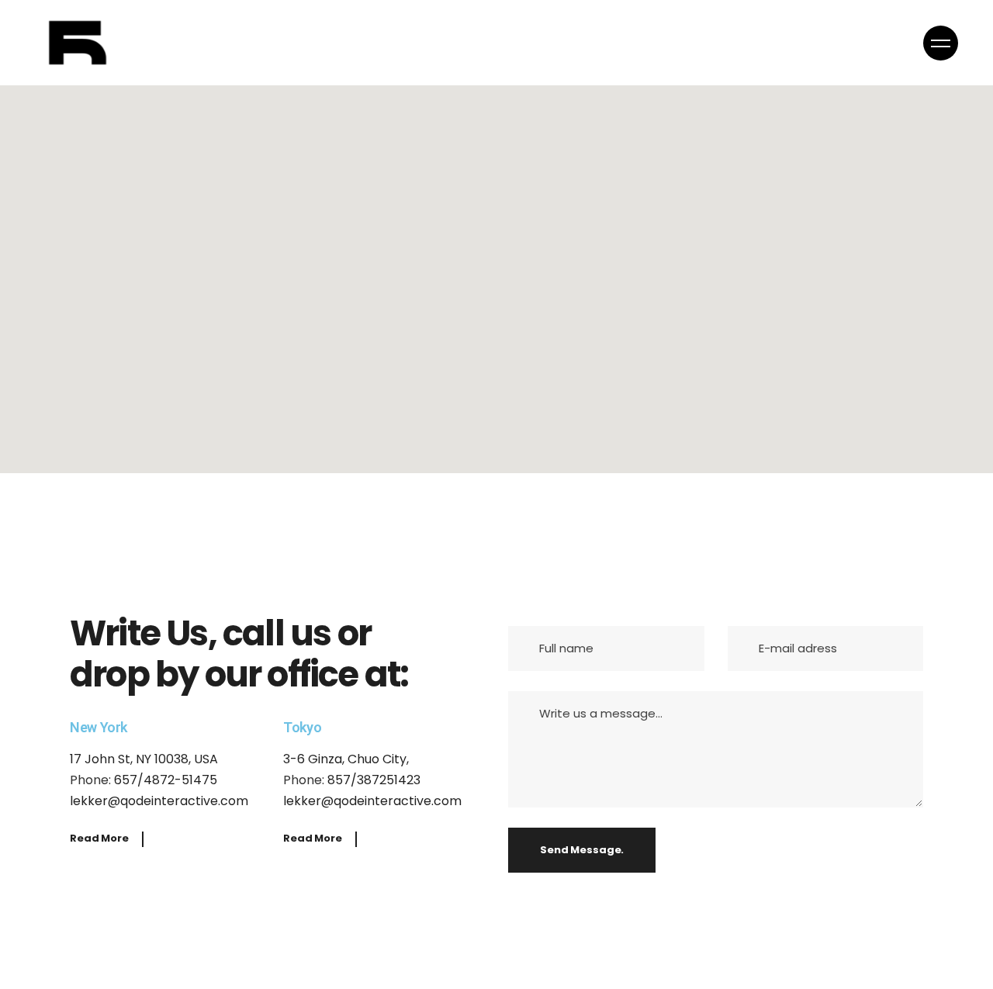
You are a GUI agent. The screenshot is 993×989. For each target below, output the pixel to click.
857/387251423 (373, 780)
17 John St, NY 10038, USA (144, 759)
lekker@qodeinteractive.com (159, 801)
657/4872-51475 (165, 780)
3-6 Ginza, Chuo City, (346, 759)
